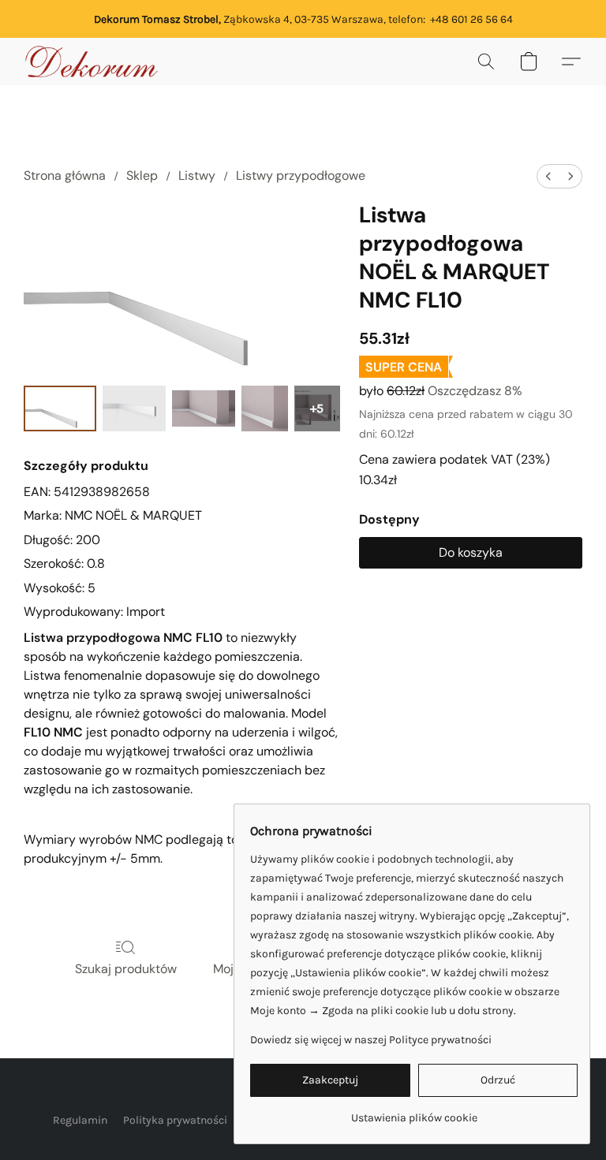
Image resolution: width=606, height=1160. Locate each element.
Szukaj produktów (126, 968)
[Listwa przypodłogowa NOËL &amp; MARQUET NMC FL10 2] (203, 408)
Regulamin (80, 1120)
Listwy (196, 175)
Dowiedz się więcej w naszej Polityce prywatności (371, 1039)
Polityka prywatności (175, 1120)
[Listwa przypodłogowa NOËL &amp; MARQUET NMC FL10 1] (134, 408)
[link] (414, 1112)
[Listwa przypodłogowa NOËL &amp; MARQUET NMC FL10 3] (264, 408)
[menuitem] (548, 176)
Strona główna (65, 175)
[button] (91, 61)
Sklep (142, 175)
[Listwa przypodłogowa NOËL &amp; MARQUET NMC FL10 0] (60, 408)
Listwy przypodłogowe (300, 175)
